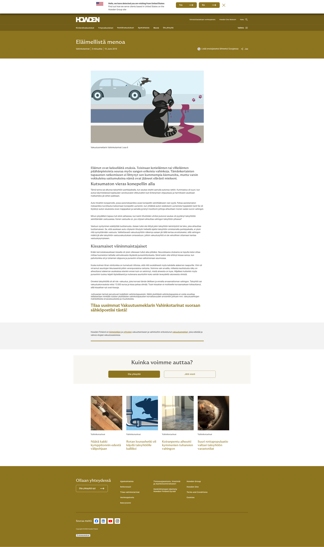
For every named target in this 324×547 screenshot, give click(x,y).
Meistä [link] (156, 28)
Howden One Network (227, 19)
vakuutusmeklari (180, 332)
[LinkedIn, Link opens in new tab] (103, 521)
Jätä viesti (190, 374)
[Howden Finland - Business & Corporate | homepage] (88, 19)
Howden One (193, 487)
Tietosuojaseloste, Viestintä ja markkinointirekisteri (167, 482)
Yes (181, 5)
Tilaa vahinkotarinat (130, 492)
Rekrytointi (125, 503)
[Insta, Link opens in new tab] (117, 521)
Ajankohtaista (143, 28)
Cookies (191, 497)
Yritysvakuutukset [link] (105, 28)
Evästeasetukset (83, 535)
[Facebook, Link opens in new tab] (96, 521)
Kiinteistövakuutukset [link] (85, 28)
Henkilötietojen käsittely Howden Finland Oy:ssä (165, 490)
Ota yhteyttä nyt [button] (87, 488)
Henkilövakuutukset (125, 28)
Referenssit (125, 487)
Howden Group (194, 481)
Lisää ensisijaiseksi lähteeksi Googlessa (219, 48)
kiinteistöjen (115, 332)
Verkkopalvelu (127, 497)
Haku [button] (242, 19)
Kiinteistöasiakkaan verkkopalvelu (203, 19)
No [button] (203, 5)
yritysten (127, 332)
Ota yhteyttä (168, 28)
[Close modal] (224, 5)
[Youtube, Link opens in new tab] (110, 521)
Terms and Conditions (197, 492)
